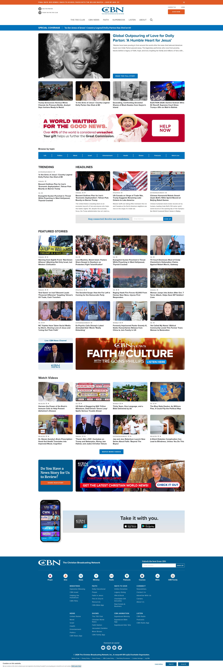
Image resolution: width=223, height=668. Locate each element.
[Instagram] (114, 648)
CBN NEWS (94, 19)
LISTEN (132, 19)
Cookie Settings (159, 664)
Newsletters (141, 589)
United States (75, 616)
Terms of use (75, 658)
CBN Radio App (143, 623)
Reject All (171, 664)
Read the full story (125, 76)
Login (183, 7)
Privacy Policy (86, 658)
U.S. (45, 155)
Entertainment (107, 155)
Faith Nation (97, 625)
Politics (59, 155)
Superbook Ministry (122, 616)
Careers (140, 599)
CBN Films (74, 601)
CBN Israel (74, 592)
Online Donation (121, 589)
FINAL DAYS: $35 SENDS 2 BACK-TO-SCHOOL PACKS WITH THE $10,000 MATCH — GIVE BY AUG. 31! (78, 2)
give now (176, 12)
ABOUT (143, 19)
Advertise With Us (144, 595)
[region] (111, 664)
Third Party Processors (123, 658)
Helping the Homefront (74, 596)
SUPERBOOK (119, 19)
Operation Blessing (77, 589)
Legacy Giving (120, 592)
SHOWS (95, 613)
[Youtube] (103, 648)
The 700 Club (78, 19)
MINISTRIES (75, 586)
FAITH (106, 19)
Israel (90, 155)
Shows (141, 155)
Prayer (94, 592)
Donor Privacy (96, 658)
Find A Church (97, 599)
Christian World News (98, 621)
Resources (96, 602)
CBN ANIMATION (121, 613)
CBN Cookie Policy (108, 658)
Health (125, 155)
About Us (140, 602)
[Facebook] (109, 648)
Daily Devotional (98, 589)
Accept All (183, 664)
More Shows (97, 631)
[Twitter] (120, 648)
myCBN (147, 658)
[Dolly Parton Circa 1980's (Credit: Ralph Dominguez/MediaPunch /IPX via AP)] (74, 55)
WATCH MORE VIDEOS (111, 452)
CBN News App (76, 636)
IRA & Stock (119, 595)
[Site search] (151, 21)
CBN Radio (141, 616)
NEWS (72, 613)
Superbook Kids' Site (122, 625)
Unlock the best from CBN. (154, 561)
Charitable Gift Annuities (120, 600)
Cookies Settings (137, 658)
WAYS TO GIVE (120, 586)
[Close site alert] (184, 2)
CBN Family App (98, 635)
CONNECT (141, 586)
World (75, 155)
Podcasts (157, 155)
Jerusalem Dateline (99, 628)
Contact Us (172, 7)
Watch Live (175, 155)
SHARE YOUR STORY (55, 483)
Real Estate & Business (119, 605)
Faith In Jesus (97, 595)
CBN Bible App (98, 605)
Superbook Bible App (120, 621)
